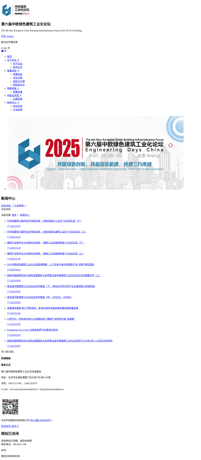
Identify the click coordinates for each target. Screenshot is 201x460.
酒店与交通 (19, 81)
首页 (9, 56)
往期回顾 (17, 99)
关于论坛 (12, 60)
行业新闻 (17, 109)
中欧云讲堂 (13, 95)
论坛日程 (17, 78)
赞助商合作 (19, 85)
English (10, 36)
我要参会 (12, 71)
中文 (3, 36)
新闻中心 (12, 102)
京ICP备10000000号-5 (41, 420)
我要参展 (12, 88)
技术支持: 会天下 (10, 426)
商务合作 (17, 67)
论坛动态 (17, 106)
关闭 (3, 450)
